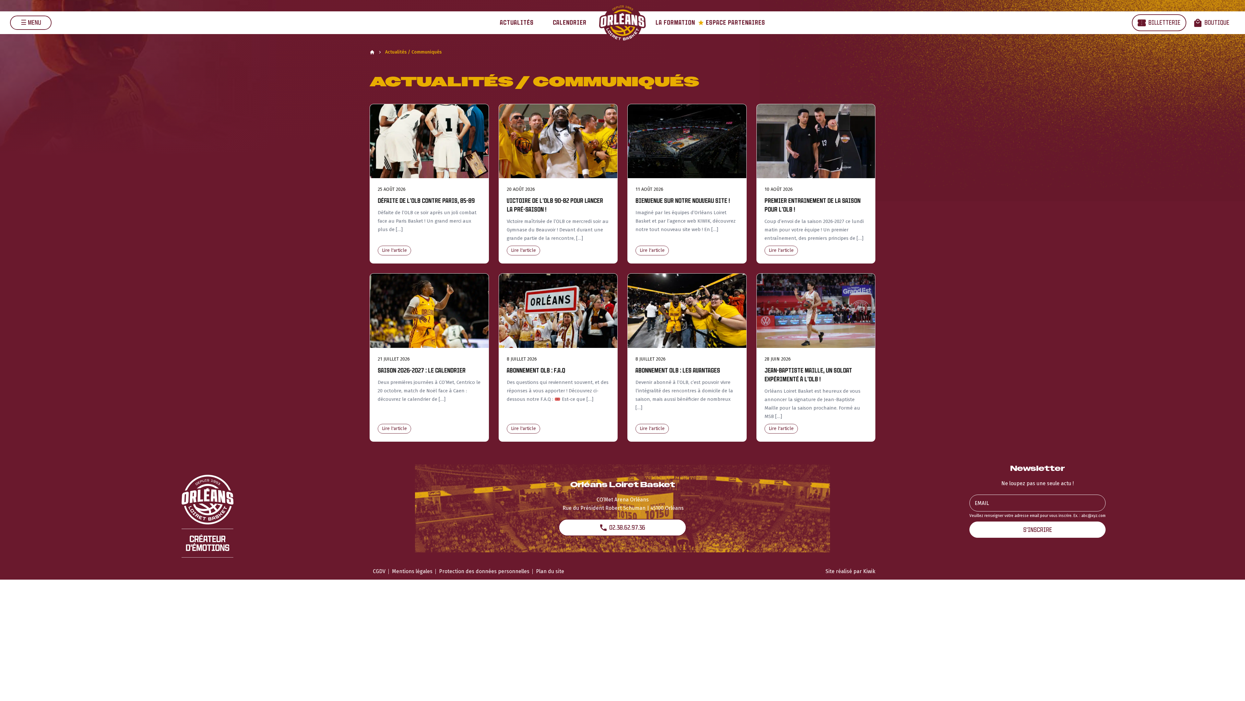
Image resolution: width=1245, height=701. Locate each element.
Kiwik (869, 571)
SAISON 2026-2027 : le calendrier (422, 370)
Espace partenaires (731, 22)
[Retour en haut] (1230, 687)
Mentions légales (412, 571)
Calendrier (570, 22)
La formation (675, 22)
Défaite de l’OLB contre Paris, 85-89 (426, 201)
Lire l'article (394, 250)
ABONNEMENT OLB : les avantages (677, 370)
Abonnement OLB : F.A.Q (536, 370)
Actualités (517, 22)
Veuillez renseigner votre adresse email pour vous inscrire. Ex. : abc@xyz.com (1037, 515)
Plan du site (550, 571)
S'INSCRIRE (1037, 530)
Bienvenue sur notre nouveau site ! (682, 201)
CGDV (379, 571)
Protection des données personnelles (484, 571)
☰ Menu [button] (31, 22)
